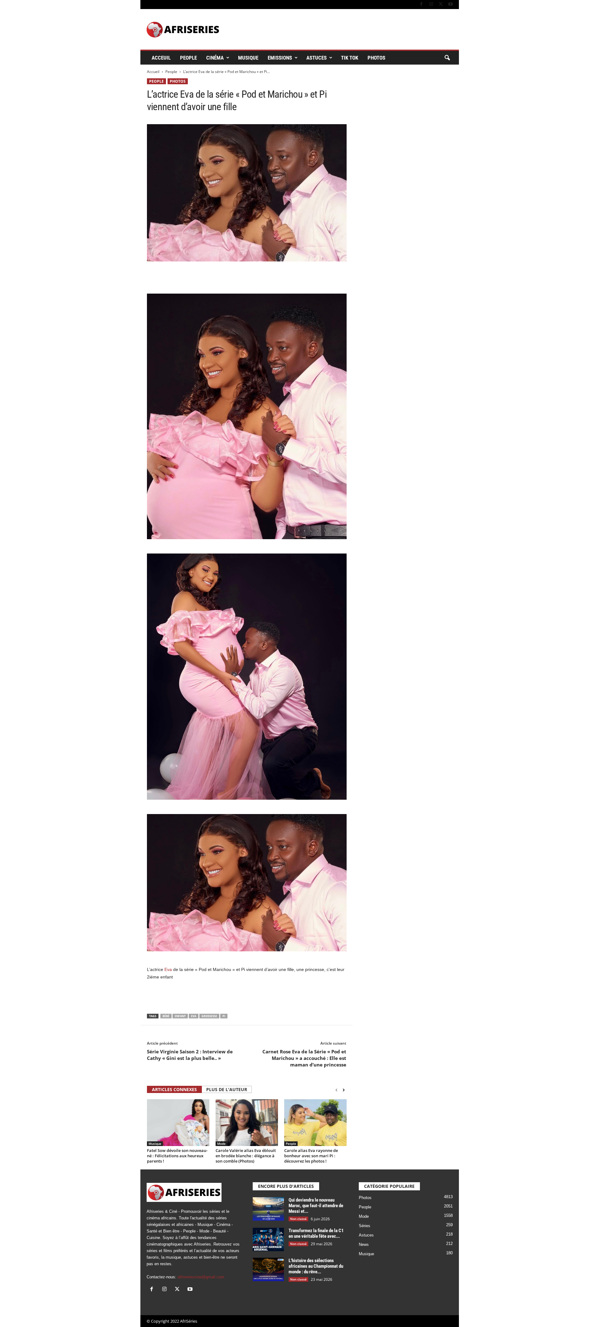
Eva (168, 969)
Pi (223, 1016)
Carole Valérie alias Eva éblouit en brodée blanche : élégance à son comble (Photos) (246, 1156)
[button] (447, 58)
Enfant (180, 1016)
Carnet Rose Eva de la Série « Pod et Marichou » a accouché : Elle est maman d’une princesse (304, 1058)
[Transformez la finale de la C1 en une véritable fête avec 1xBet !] (268, 1239)
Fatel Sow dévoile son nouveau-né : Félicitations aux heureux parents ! (177, 1156)
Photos (376, 58)
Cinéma (215, 58)
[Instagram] (431, 4)
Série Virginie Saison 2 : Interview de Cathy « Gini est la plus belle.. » (190, 1054)
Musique (248, 58)
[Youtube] (450, 4)
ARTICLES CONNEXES (174, 1089)
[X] (441, 4)
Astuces (316, 58)
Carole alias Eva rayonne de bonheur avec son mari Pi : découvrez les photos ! (311, 1156)
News (364, 1244)
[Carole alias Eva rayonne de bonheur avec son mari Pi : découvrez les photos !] (315, 1122)
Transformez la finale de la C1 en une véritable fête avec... (316, 1233)
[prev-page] (336, 1090)
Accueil (153, 71)
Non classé (298, 1219)
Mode (221, 1143)
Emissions (280, 58)
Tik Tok (349, 58)
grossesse (209, 1016)
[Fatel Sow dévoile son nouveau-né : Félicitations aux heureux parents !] (178, 1122)
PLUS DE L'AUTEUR (226, 1089)
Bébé (166, 1016)
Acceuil (161, 58)
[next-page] (344, 1090)
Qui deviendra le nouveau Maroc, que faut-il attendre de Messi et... (316, 1205)
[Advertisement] (247, 277)
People (188, 58)
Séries (364, 1225)
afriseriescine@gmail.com (201, 1277)
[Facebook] (421, 4)
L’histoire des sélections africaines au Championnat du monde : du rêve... (316, 1266)
